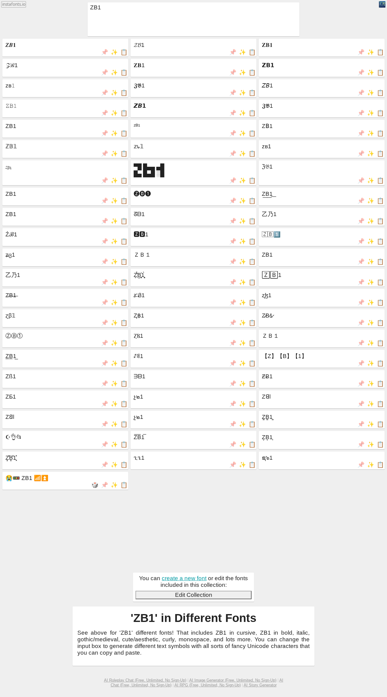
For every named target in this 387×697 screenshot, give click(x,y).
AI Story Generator (260, 685)
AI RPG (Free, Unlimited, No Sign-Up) (207, 685)
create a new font (184, 578)
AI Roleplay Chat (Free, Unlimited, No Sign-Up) (145, 680)
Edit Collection (193, 595)
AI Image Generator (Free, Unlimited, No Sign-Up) (232, 680)
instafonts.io (13, 4)
